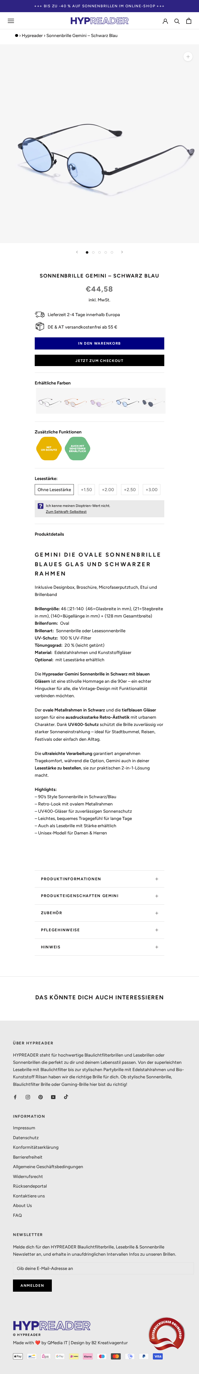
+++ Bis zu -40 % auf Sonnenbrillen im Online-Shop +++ (99, 6)
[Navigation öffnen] (11, 20)
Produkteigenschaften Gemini (80, 895)
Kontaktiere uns (29, 1195)
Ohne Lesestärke (54, 489)
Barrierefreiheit (27, 1157)
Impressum (24, 1127)
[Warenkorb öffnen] (188, 21)
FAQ (17, 1215)
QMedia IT (57, 1342)
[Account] (165, 20)
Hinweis (51, 947)
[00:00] (99, 143)
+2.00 (108, 489)
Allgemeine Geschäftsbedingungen (48, 1166)
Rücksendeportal (30, 1186)
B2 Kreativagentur (109, 1342)
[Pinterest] (40, 1096)
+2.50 (130, 489)
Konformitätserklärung (36, 1147)
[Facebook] (15, 1096)
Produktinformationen (71, 879)
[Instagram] (28, 1096)
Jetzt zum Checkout (99, 361)
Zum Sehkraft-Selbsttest (66, 512)
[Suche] (177, 21)
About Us (22, 1205)
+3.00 (152, 489)
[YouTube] (53, 1096)
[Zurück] (77, 252)
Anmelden (32, 1285)
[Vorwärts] (122, 252)
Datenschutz (26, 1137)
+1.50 (86, 489)
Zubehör (51, 913)
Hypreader (32, 35)
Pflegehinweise (60, 930)
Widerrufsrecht (28, 1176)
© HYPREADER (27, 1335)
